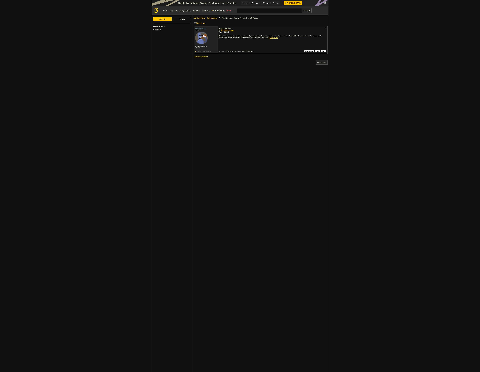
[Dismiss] (325, 3)
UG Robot (199, 28)
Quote (317, 51)
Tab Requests (212, 18)
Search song (309, 51)
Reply (323, 51)
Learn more (274, 38)
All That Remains (227, 30)
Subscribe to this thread (201, 56)
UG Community (199, 18)
